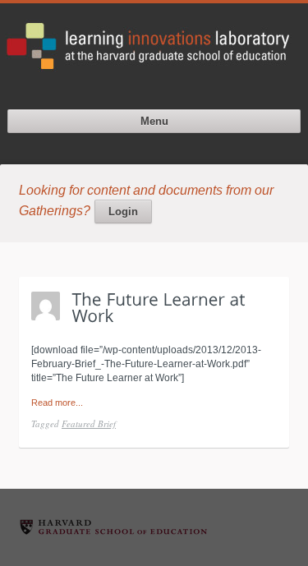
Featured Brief (89, 423)
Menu (154, 121)
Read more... (57, 402)
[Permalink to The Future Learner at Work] (161, 307)
